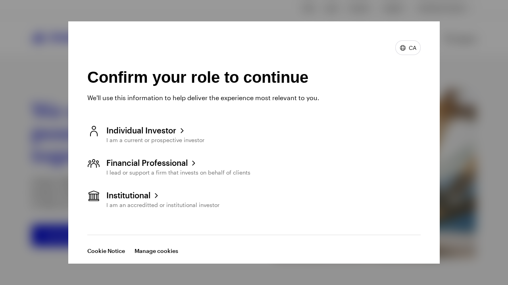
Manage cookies (156, 251)
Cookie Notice (106, 250)
